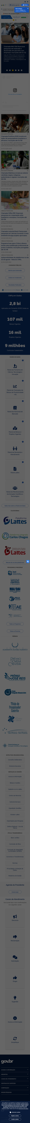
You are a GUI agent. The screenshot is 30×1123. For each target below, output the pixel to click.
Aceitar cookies (15, 1119)
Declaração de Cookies (23, 1108)
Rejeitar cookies (15, 1115)
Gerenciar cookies (16, 1112)
